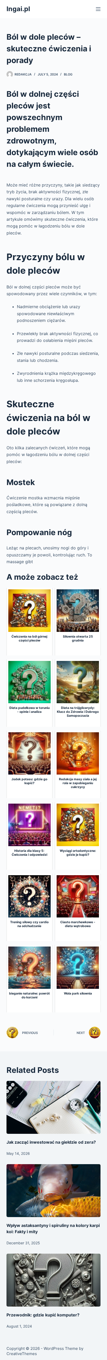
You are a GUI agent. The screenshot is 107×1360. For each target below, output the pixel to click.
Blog (68, 74)
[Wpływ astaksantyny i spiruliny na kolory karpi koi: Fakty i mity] (53, 1190)
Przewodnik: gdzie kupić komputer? (42, 1314)
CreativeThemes (21, 1353)
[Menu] (98, 9)
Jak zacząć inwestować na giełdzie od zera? (51, 1142)
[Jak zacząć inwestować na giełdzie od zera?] (53, 1107)
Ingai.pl (18, 9)
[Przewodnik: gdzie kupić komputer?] (53, 1280)
